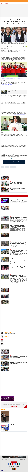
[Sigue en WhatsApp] (25, 46)
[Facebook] (1, 46)
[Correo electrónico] (7, 46)
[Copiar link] (9, 46)
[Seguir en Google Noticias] (26, 46)
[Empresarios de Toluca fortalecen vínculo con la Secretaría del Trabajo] (5, 236)
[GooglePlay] (19, 464)
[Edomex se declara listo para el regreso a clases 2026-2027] (5, 219)
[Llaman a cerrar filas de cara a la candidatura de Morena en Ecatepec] (5, 352)
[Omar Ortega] (2, 340)
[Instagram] (14, 464)
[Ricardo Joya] (2, 344)
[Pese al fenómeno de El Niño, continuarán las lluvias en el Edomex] (5, 357)
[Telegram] (6, 46)
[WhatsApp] (4, 46)
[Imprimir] (11, 46)
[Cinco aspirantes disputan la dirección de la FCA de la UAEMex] (5, 363)
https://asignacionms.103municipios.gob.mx (21, 99)
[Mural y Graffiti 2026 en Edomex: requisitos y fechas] (5, 261)
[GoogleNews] (15, 464)
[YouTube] (12, 464)
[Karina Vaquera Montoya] (2, 332)
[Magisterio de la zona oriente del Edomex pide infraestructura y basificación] (5, 369)
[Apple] (17, 464)
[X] (3, 46)
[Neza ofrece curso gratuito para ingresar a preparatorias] (5, 189)
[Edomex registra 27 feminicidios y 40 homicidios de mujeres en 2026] (5, 269)
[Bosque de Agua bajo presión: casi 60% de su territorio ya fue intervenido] (5, 244)
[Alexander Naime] (2, 336)
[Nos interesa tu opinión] (14, 457)
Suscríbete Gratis (14, 406)
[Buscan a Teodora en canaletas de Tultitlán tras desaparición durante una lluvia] (5, 279)
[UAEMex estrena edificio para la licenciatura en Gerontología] (5, 183)
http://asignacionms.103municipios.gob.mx (6, 84)
